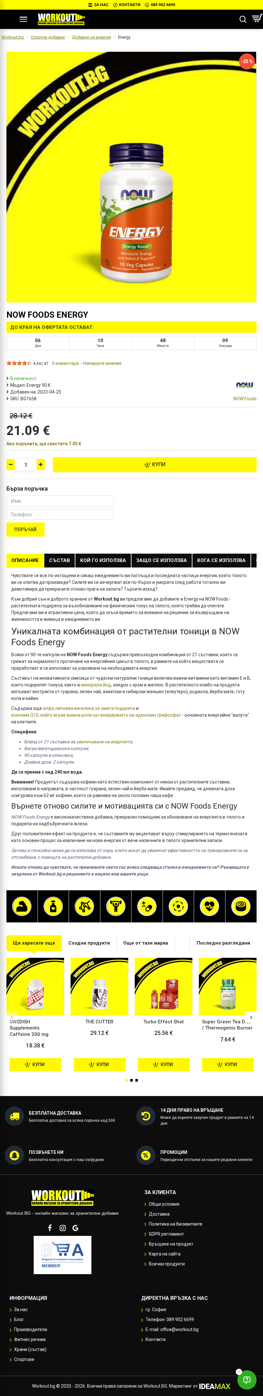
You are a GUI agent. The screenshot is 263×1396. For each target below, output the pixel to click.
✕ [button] (239, 1371)
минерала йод (96, 684)
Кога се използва (221, 560)
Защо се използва (161, 560)
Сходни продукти (89, 943)
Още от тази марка (145, 943)
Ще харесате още (34, 943)
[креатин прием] (115, 906)
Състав (59, 560)
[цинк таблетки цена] (240, 906)
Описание (25, 560)
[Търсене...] (243, 19)
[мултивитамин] (147, 906)
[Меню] (23, 19)
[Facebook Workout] (50, 1228)
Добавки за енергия (91, 37)
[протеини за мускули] (21, 906)
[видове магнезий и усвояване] (178, 906)
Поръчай (25, 529)
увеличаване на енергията (104, 741)
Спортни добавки (48, 37)
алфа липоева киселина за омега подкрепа (89, 708)
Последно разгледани (223, 943)
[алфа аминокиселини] (84, 906)
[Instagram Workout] (62, 1228)
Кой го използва (103, 560)
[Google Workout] (75, 1228)
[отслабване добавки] (53, 906)
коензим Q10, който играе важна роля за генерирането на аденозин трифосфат (96, 715)
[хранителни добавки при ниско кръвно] (209, 906)
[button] (12, 1017)
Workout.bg (13, 37)
